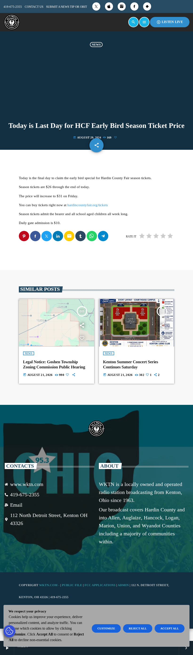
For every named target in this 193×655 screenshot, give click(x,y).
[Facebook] (134, 6)
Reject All (138, 628)
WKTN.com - (49, 585)
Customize (106, 628)
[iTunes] (109, 6)
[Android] (147, 6)
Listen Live (170, 22)
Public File (72, 585)
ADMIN (123, 585)
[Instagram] (122, 6)
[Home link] (12, 22)
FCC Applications (99, 585)
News (96, 44)
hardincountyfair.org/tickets (87, 205)
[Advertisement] (96, 87)
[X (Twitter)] (96, 6)
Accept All (169, 628)
